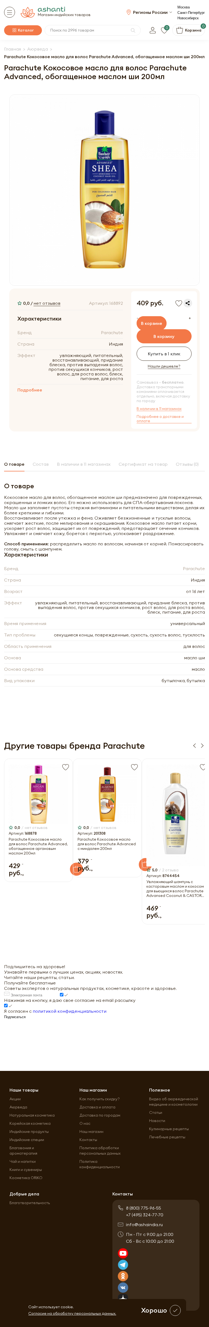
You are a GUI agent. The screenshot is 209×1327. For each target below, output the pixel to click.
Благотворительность (30, 1202)
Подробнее (29, 390)
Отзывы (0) (187, 464)
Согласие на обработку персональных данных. (72, 1313)
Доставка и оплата (97, 1107)
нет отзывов (46, 303)
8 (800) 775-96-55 (143, 1208)
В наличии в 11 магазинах (159, 408)
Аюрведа (18, 1107)
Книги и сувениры (26, 1169)
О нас (84, 1123)
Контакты (88, 1139)
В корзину (163, 336)
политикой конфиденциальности (69, 1011)
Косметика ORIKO (26, 1177)
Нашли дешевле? (164, 366)
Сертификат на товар (143, 464)
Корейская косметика (30, 1123)
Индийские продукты (29, 1131)
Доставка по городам (99, 1115)
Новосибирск (188, 18)
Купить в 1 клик (164, 353)
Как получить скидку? (99, 1098)
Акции (15, 1098)
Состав (41, 464)
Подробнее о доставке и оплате (160, 418)
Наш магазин (91, 1131)
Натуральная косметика (32, 1115)
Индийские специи (27, 1139)
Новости (157, 1120)
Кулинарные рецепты (169, 1128)
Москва (183, 7)
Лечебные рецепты (167, 1137)
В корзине (151, 323)
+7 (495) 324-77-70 (144, 1214)
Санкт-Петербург (191, 13)
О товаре (14, 464)
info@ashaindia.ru (144, 1224)
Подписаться (15, 1017)
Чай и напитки (23, 1161)
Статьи (155, 1112)
